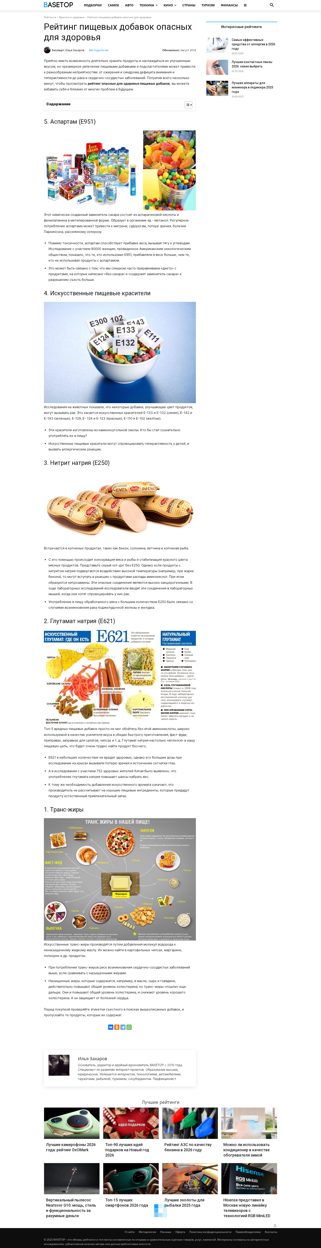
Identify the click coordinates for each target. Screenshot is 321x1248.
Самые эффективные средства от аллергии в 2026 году (253, 44)
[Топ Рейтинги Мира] (59, 5)
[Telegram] (123, 1027)
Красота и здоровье (72, 17)
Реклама (165, 1232)
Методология (98, 50)
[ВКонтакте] (110, 1027)
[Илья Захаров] (48, 50)
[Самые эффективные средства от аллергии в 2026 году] (217, 45)
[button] (272, 5)
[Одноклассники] (116, 1027)
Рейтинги (50, 17)
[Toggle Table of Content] (186, 105)
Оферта (180, 1232)
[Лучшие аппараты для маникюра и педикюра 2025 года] (217, 88)
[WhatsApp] (129, 1027)
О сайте (130, 1232)
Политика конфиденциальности (210, 1232)
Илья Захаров (74, 50)
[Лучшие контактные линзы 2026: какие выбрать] (217, 67)
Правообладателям (248, 1232)
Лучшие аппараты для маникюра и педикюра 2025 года (252, 87)
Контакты (271, 1232)
